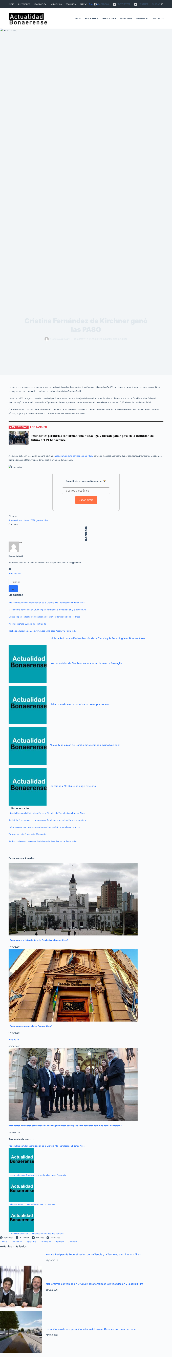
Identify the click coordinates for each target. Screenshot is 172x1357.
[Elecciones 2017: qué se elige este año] (27, 786)
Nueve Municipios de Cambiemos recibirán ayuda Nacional (85, 745)
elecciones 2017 (25, 520)
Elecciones (24, 4)
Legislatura (40, 4)
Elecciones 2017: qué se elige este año (73, 786)
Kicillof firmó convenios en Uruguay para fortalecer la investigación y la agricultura (47, 609)
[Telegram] (86, 537)
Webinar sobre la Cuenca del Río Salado (27, 624)
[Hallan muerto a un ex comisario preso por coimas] (27, 704)
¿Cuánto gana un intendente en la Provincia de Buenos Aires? (38, 940)
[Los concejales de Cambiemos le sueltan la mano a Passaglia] (27, 664)
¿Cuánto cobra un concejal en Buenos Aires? (30, 1026)
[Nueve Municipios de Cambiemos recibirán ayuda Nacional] (27, 745)
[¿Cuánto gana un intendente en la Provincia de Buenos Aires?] (73, 899)
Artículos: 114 (15, 573)
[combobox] (37, 582)
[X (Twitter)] (86, 530)
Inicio (11, 4)
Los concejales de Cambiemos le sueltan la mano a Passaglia (86, 663)
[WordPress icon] (10, 569)
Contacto (93, 4)
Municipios (56, 4)
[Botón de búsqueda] (13, 588)
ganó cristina (41, 520)
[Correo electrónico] (86, 540)
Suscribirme (86, 500)
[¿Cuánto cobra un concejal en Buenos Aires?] (73, 985)
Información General (115, 339)
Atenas (13, 520)
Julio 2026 (14, 1039)
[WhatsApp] (86, 535)
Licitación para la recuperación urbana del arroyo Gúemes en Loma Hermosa (44, 616)
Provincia (71, 4)
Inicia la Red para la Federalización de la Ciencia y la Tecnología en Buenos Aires (46, 602)
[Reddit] (86, 532)
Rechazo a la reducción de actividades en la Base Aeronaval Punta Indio (42, 631)
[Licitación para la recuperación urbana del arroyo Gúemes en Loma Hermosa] (21, 1331)
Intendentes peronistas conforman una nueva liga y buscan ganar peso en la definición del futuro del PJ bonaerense (65, 1125)
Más (82, 4)
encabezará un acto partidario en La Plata (73, 456)
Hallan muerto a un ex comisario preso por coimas (79, 704)
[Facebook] (86, 527)
